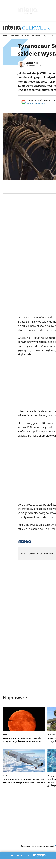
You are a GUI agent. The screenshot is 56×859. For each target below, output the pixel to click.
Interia (5, 36)
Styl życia (25, 36)
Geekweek (15, 36)
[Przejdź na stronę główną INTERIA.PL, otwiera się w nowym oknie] (12, 27)
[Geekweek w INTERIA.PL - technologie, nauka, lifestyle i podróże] (36, 27)
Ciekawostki (36, 36)
